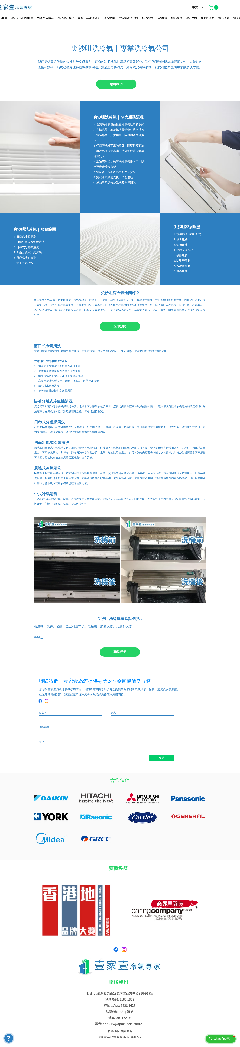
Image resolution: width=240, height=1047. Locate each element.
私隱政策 (113, 1031)
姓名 (41, 712)
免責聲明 (126, 1031)
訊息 (113, 712)
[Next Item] (200, 559)
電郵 (41, 742)
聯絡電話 (44, 726)
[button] (214, 7)
